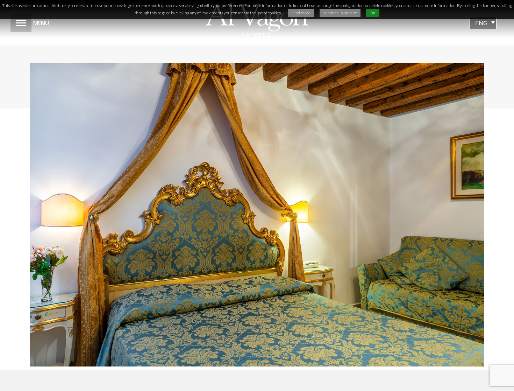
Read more (300, 12)
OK (373, 12)
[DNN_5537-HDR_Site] (257, 214)
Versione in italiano (340, 12)
